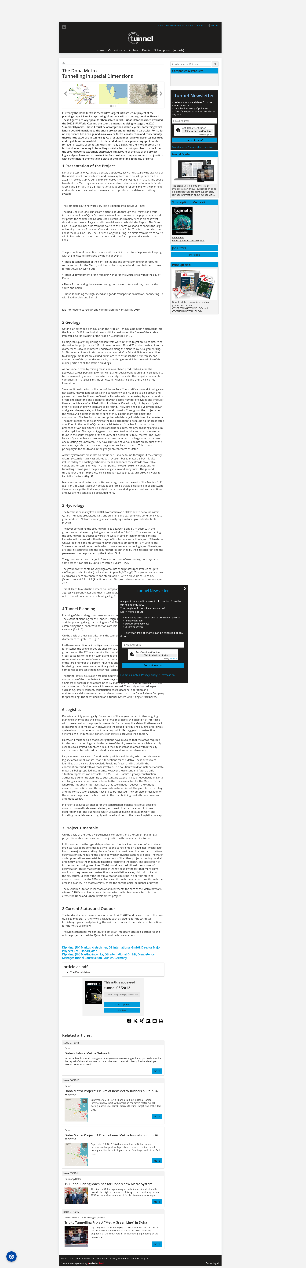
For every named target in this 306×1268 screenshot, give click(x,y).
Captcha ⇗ (170, 659)
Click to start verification (156, 655)
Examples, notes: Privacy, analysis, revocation (147, 675)
